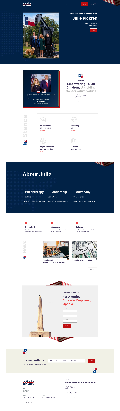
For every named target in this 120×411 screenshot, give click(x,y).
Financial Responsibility (82, 260)
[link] (56, 250)
